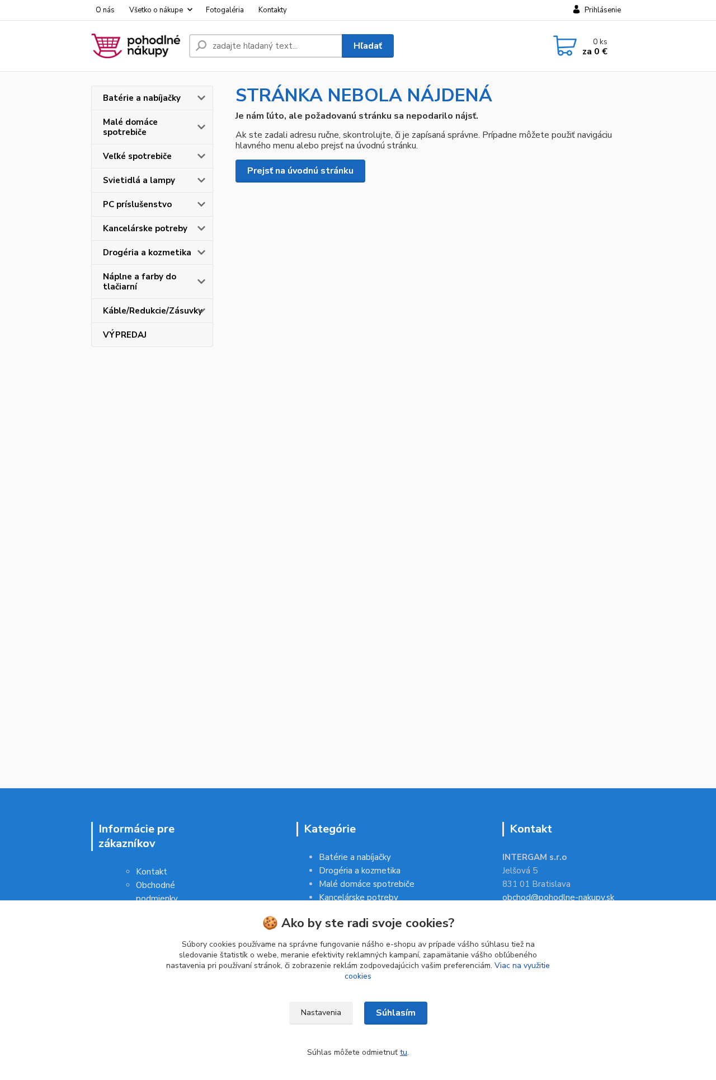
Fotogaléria (225, 10)
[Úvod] (135, 46)
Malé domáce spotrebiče (130, 127)
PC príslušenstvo (137, 204)
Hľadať (368, 46)
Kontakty (272, 10)
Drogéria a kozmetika (147, 252)
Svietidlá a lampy (139, 180)
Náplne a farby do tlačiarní (139, 281)
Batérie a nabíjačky (142, 98)
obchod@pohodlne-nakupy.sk (558, 897)
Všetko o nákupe (156, 10)
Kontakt (151, 871)
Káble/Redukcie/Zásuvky (152, 310)
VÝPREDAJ (125, 334)
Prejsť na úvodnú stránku (300, 171)
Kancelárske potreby (145, 228)
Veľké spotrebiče (137, 156)
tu (403, 1052)
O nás (105, 10)
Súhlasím (396, 1013)
